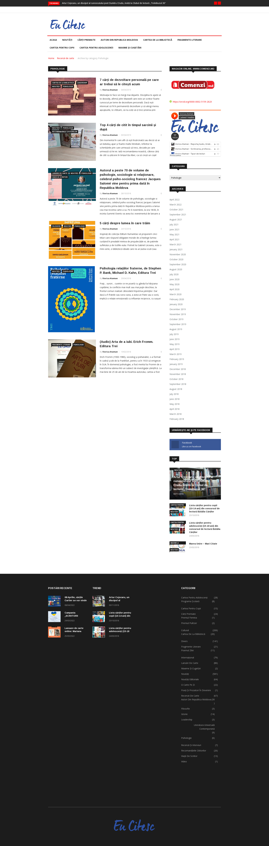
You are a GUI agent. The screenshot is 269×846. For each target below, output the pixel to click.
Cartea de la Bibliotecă (63, 83)
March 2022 (176, 204)
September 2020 (178, 264)
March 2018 (176, 413)
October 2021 (176, 209)
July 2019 (174, 334)
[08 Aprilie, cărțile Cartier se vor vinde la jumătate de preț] (55, 602)
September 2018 (178, 384)
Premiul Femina (189, 617)
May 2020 (174, 284)
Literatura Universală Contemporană (204, 727)
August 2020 (176, 269)
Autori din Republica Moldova (119, 39)
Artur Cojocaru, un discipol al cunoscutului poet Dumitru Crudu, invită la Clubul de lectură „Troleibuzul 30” (114, 3)
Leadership (82, 83)
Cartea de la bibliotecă (157, 39)
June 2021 (174, 229)
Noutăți (67, 39)
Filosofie (56, 226)
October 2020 (176, 259)
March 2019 (176, 354)
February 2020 (177, 299)
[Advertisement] (157, 690)
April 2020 (174, 289)
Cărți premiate (86, 39)
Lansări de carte (59, 173)
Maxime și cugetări (129, 47)
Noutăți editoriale (190, 679)
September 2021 (178, 214)
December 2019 (178, 309)
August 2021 (176, 219)
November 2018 (178, 374)
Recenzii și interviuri (191, 745)
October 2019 (176, 319)
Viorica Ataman (110, 90)
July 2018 (174, 394)
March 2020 (176, 294)
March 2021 (176, 244)
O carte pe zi (188, 684)
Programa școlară (190, 601)
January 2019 (176, 364)
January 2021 (176, 249)
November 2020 (178, 254)
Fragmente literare (189, 39)
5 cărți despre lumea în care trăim (125, 223)
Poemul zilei (187, 650)
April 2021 (174, 239)
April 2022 (174, 199)
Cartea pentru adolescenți (96, 47)
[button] (215, 3)
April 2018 (174, 408)
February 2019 (177, 359)
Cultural (185, 630)
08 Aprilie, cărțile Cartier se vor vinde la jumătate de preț (76, 600)
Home (51, 58)
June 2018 (174, 399)
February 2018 (177, 418)
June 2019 (174, 339)
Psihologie (68, 86)
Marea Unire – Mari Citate (203, 543)
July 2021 (174, 224)
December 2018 (178, 369)
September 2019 (178, 324)
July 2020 (174, 274)
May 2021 (174, 234)
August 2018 (176, 389)
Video (184, 761)
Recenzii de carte (65, 58)
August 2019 (176, 329)
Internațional (187, 657)
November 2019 (178, 314)
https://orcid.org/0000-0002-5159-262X (192, 101)
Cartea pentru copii (62, 47)
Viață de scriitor (60, 177)
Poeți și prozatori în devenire (196, 690)
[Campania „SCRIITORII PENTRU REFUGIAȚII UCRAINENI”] (55, 617)
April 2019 (174, 349)
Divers (184, 641)
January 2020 (176, 304)
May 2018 (174, 404)
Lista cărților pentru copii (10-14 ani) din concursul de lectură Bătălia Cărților (204, 508)
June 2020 (174, 279)
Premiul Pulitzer (189, 623)
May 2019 (174, 344)
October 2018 (176, 379)
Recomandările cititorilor (64, 132)
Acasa (53, 39)
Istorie (184, 714)
